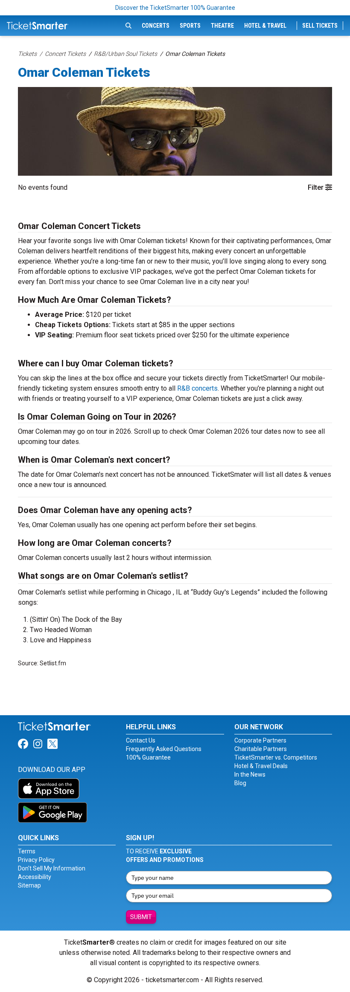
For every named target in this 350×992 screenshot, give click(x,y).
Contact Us (140, 740)
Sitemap (29, 885)
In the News (249, 774)
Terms (26, 851)
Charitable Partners (260, 748)
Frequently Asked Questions (163, 748)
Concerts (155, 25)
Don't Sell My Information (51, 868)
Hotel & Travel (265, 25)
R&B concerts (197, 388)
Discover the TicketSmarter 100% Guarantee (175, 7)
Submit (141, 917)
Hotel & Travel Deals (261, 766)
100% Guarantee (148, 757)
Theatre (222, 25)
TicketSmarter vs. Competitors (275, 757)
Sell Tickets (320, 25)
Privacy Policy (36, 859)
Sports (190, 25)
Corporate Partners (260, 740)
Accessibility (34, 876)
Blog (240, 783)
